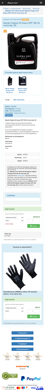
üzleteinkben (21, 175)
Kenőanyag (26, 8)
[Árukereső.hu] (22, 366)
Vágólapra (25, 19)
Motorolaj (35, 8)
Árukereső (22, 368)
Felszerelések (16, 8)
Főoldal (5, 8)
